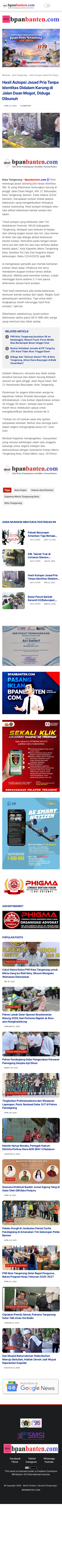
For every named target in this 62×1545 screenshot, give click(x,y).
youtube (48, 1461)
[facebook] (5, 512)
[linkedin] (29, 512)
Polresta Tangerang (17, 1307)
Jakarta (10, 1179)
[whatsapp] (17, 512)
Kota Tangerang (19, 75)
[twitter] (11, 512)
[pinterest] (23, 512)
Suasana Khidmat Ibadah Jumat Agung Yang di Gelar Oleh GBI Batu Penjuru (31, 1189)
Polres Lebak (13, 1007)
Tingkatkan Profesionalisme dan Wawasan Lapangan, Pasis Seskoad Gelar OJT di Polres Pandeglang (29, 1104)
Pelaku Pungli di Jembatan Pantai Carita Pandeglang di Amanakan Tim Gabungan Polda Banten (31, 1232)
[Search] (54, 5)
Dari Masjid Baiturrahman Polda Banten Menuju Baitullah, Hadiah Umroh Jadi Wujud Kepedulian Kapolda (29, 1359)
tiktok (14, 1461)
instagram (31, 1461)
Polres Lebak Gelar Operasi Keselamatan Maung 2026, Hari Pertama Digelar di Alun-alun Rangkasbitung (28, 1018)
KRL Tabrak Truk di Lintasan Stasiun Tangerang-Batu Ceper (42, 556)
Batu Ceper (20, 490)
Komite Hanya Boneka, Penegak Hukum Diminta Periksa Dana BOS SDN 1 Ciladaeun (28, 1147)
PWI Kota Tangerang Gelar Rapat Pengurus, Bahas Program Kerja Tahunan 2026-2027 (28, 1275)
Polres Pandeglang (16, 1052)
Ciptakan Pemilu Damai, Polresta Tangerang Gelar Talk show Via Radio (29, 1316)
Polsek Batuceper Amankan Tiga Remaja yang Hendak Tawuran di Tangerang (43, 534)
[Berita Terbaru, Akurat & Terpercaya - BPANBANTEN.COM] (18, 7)
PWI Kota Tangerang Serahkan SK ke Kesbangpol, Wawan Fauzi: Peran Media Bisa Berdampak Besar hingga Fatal (32, 339)
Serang (10, 1348)
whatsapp (49, 1458)
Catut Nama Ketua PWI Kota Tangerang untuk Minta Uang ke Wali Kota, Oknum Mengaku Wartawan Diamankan (30, 973)
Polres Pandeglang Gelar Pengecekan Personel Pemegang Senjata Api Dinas (30, 1061)
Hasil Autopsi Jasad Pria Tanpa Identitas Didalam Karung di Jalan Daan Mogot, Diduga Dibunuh (43, 577)
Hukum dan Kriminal (42, 490)
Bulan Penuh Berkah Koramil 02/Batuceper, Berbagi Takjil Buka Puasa (43, 598)
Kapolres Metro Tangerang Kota (22, 496)
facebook (15, 1458)
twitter (32, 1458)
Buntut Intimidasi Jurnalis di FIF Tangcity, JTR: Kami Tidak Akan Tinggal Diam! (32, 350)
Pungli (9, 1220)
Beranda (6, 75)
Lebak (9, 1138)
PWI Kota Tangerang (16, 962)
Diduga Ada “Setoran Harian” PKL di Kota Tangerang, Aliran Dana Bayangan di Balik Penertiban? (33, 360)
